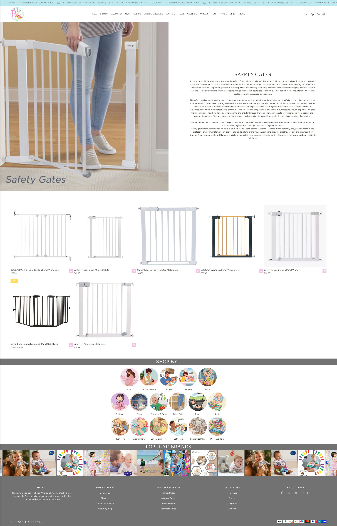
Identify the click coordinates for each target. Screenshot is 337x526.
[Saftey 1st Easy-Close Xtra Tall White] (105, 236)
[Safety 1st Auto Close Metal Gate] (105, 310)
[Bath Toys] (178, 426)
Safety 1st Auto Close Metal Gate (90, 344)
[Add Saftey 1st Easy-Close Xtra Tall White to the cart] (134, 271)
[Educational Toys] (159, 426)
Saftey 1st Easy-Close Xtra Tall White (91, 270)
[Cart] (318, 14)
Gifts (207, 389)
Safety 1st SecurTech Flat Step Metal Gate (157, 270)
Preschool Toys (217, 439)
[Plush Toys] (120, 426)
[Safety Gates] (178, 402)
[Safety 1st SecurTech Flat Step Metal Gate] (168, 236)
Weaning (168, 389)
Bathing (188, 389)
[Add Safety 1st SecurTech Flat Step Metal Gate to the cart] (198, 271)
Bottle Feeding (149, 389)
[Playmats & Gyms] (159, 402)
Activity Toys (139, 439)
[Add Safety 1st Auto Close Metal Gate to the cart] (134, 345)
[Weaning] (168, 377)
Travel (197, 414)
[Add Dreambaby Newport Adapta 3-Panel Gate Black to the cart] (71, 345)
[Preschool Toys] (217, 426)
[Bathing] (188, 377)
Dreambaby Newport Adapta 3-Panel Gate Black (34, 344)
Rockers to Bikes (197, 439)
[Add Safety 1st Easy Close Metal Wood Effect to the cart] (261, 271)
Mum (129, 389)
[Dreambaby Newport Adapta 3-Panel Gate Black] (42, 310)
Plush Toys (120, 439)
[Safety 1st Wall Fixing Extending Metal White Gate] (42, 236)
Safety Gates (178, 414)
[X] (288, 493)
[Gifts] (207, 377)
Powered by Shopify (35, 522)
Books (217, 414)
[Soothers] (120, 402)
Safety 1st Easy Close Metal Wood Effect (220, 270)
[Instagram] (295, 493)
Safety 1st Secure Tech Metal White (281, 270)
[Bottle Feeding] (149, 377)
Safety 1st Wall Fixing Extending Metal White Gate (35, 270)
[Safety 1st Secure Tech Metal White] (295, 236)
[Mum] (129, 377)
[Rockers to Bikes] (198, 426)
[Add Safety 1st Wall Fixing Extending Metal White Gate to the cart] (71, 271)
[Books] (217, 402)
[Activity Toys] (139, 426)
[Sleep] (139, 402)
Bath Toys (178, 439)
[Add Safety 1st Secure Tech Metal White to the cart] (324, 271)
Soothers (120, 414)
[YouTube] (302, 493)
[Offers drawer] (312, 14)
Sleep (139, 414)
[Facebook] (282, 493)
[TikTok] (309, 493)
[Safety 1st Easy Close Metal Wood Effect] (232, 236)
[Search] (306, 14)
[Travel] (198, 402)
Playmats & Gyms (159, 414)
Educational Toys (159, 439)
